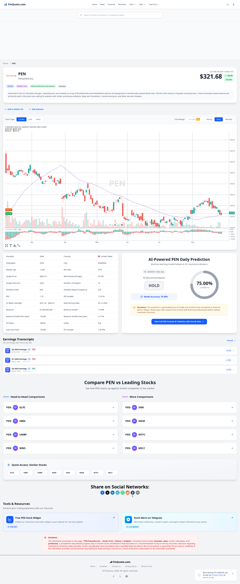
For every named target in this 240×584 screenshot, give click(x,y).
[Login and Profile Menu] (233, 4)
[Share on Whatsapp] (123, 493)
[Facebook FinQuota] (113, 576)
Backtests (122, 4)
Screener (111, 4)
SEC (230, 350)
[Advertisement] (120, 40)
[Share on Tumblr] (133, 493)
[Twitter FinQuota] (120, 576)
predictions (53, 543)
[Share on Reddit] (128, 493)
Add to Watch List (15, 109)
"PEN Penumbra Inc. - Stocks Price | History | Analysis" (107, 541)
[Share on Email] (138, 493)
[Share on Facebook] (102, 493)
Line (30, 119)
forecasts (158, 541)
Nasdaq (62, 86)
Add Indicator (38, 109)
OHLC (38, 119)
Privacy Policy (130, 566)
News (102, 4)
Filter (141, 4)
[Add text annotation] (10, 245)
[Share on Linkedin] (112, 493)
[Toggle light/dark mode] (227, 4)
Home (94, 4)
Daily (219, 119)
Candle (21, 119)
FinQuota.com (121, 562)
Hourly (209, 119)
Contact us (116, 566)
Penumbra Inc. (26, 78)
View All (230, 340)
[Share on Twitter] (107, 493)
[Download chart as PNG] (14, 245)
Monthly (228, 119)
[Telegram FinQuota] (126, 576)
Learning (152, 4)
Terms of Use (146, 566)
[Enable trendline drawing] (18, 245)
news (165, 541)
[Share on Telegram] (118, 493)
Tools (131, 4)
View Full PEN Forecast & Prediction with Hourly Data (177, 321)
